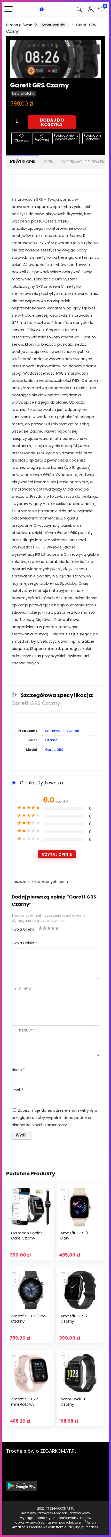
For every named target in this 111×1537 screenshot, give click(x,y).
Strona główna (19, 24)
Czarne (51, 740)
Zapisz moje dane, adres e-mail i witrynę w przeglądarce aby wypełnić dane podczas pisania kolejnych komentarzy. (55, 1117)
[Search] (79, 9)
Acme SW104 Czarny (72, 1401)
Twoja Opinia (24, 943)
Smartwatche (54, 24)
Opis (48, 162)
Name (18, 1069)
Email (17, 1090)
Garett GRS (54, 749)
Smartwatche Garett (62, 730)
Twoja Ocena (23, 929)
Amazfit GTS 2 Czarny (74, 1318)
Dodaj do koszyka (52, 122)
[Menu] (8, 9)
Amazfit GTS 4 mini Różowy (25, 1401)
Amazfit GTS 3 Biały (74, 1235)
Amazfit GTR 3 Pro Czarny (28, 1318)
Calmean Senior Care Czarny (26, 1235)
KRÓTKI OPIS (22, 162)
